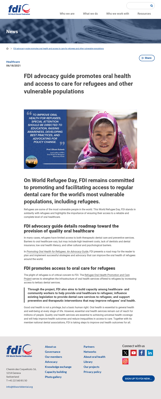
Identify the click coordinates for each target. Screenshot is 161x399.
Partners (89, 346)
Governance (52, 351)
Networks (90, 351)
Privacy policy (92, 372)
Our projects (91, 366)
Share (148, 57)
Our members (53, 356)
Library (88, 361)
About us (50, 346)
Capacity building (56, 372)
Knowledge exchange (58, 366)
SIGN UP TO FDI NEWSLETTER (140, 378)
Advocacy (51, 361)
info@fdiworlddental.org (19, 386)
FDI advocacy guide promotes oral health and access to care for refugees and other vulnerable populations (58, 48)
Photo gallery (53, 377)
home (7, 48)
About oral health (94, 356)
